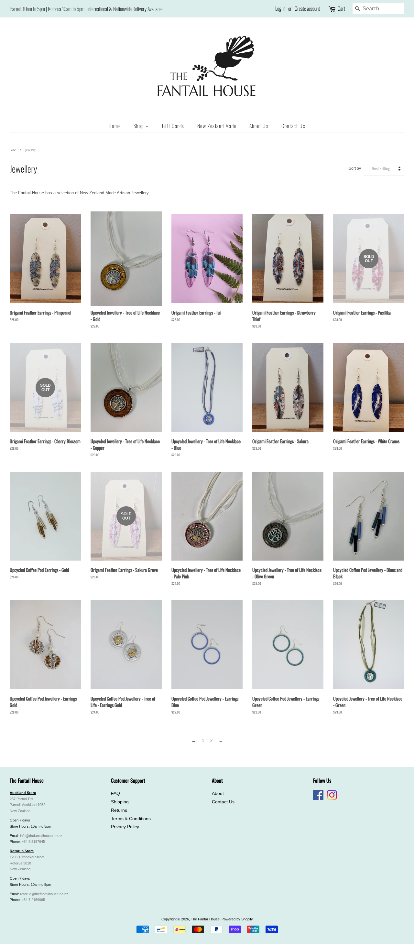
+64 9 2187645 (33, 841)
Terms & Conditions (131, 818)
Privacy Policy (125, 826)
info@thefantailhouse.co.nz (41, 836)
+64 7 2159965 (33, 900)
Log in (280, 8)
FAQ (115, 793)
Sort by (355, 168)
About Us (259, 126)
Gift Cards (173, 126)
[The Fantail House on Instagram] (332, 799)
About (218, 793)
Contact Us (293, 126)
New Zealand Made (217, 126)
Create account (307, 8)
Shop (139, 126)
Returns (119, 810)
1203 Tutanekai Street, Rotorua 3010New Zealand (27, 863)
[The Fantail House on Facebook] (318, 799)
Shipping (120, 801)
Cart (341, 8)
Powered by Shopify (237, 919)
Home (115, 126)
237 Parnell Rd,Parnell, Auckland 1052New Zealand (27, 805)
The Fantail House (205, 919)
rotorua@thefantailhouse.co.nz (44, 894)
